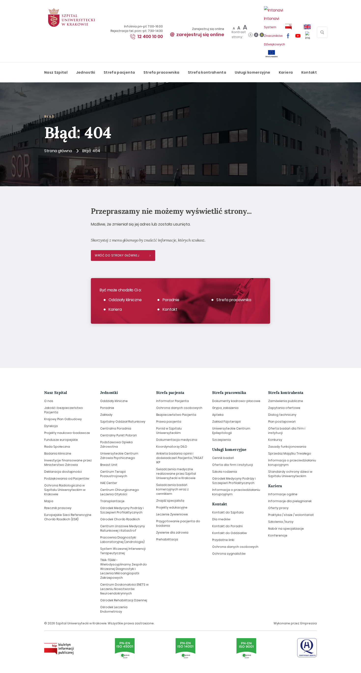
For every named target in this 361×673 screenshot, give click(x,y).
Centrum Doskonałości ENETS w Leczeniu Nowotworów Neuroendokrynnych (124, 588)
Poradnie (171, 300)
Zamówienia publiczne (285, 401)
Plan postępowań (282, 421)
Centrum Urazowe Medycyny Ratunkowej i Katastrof (122, 528)
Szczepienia (221, 440)
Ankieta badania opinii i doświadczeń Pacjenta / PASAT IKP (179, 457)
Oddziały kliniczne (125, 300)
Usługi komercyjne (252, 72)
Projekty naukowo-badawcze (67, 433)
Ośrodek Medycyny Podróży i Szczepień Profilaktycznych (122, 510)
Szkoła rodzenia (224, 472)
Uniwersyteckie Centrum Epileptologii (231, 430)
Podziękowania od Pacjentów (66, 478)
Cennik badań (223, 458)
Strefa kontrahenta (207, 72)
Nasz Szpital (56, 72)
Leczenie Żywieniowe (172, 514)
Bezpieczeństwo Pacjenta (176, 415)
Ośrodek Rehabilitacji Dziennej (123, 600)
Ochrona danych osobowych (179, 408)
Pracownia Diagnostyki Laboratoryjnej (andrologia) (122, 539)
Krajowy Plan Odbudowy (63, 419)
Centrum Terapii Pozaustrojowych (113, 474)
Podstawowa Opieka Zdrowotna (116, 444)
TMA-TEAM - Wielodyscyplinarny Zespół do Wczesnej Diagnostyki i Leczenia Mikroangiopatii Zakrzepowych (123, 569)
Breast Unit (108, 465)
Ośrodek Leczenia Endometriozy (113, 609)
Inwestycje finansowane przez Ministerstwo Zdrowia (68, 462)
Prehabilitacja (167, 539)
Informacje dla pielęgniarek (290, 501)
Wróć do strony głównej (117, 255)
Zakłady (106, 415)
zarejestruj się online (200, 34)
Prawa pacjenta (168, 421)
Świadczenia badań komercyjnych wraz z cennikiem (172, 489)
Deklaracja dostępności (63, 472)
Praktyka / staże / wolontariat (291, 515)
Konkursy (275, 440)
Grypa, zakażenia (225, 408)
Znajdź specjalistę (170, 500)
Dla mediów (221, 519)
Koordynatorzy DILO (171, 446)
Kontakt (309, 72)
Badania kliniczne (57, 453)
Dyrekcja (51, 426)
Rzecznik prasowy (57, 508)
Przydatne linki (223, 540)
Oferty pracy (278, 508)
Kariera (286, 72)
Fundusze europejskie (61, 440)
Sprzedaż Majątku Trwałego (289, 453)
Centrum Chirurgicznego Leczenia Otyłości (119, 492)
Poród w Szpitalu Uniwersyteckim (169, 430)
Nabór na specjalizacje (286, 528)
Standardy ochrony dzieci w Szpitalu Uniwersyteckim (290, 474)
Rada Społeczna (57, 446)
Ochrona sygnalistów (229, 554)
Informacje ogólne (282, 494)
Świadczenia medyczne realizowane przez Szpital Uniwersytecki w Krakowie (176, 473)
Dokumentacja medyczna (176, 440)
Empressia (308, 623)
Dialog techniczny (282, 415)
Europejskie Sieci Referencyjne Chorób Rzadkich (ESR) (67, 517)
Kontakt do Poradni (227, 526)
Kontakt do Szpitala (228, 512)
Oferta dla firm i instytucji (232, 465)
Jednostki (85, 72)
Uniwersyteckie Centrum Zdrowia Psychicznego (119, 455)
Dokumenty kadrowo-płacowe (236, 401)
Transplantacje (112, 501)
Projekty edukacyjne (171, 507)
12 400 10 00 (150, 36)
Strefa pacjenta (119, 72)
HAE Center (108, 483)
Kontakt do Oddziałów (229, 533)
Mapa (48, 501)
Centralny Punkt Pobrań (118, 435)
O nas (48, 401)
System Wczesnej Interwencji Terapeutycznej (123, 551)
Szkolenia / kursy (280, 522)
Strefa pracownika (161, 72)
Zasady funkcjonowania (287, 446)
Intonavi (274, 31)
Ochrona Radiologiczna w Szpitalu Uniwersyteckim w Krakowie (64, 489)
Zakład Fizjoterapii (226, 421)
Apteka (217, 415)
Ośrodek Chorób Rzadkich (120, 519)
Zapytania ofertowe (284, 408)
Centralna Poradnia (115, 428)
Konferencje (277, 535)
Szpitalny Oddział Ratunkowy (122, 421)
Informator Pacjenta (172, 401)
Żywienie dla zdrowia (172, 532)
